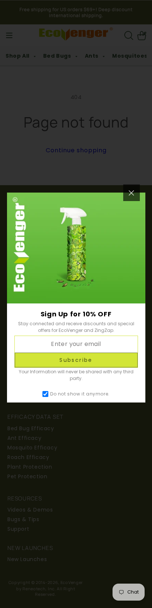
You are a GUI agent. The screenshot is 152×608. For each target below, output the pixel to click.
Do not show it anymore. (80, 394)
